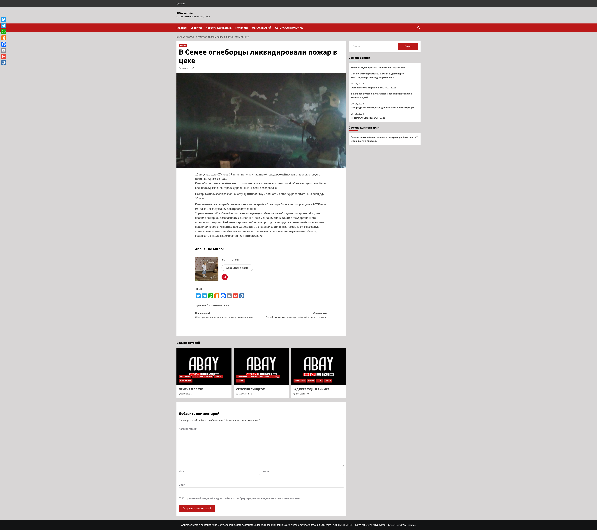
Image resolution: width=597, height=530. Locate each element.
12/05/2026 (185, 394)
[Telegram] (4, 25)
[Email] (4, 50)
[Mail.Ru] (4, 63)
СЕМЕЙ (204, 305)
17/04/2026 (300, 394)
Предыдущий (224, 315)
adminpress (231, 259)
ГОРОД (183, 45)
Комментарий (188, 428)
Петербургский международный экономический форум (382, 107)
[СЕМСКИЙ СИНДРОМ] (261, 366)
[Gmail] (4, 56)
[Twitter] (4, 19)
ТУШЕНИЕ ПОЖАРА (219, 305)
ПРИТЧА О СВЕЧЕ (191, 389)
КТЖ (319, 380)
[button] (419, 27)
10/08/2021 (186, 68)
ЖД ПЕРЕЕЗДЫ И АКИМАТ (311, 389)
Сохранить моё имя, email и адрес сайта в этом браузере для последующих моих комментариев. (241, 498)
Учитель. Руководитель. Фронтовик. (371, 67)
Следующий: (296, 315)
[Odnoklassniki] (4, 38)
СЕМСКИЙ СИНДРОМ (250, 389)
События (196, 28)
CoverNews (394, 524)
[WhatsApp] (4, 32)
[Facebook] (4, 44)
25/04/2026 (243, 394)
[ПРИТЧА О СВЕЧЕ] (203, 366)
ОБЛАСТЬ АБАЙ (261, 28)
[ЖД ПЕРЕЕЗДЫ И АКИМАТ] (318, 366)
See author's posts (237, 267)
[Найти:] (374, 46)
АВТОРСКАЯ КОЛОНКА (289, 28)
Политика (241, 28)
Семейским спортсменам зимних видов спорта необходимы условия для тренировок (377, 75)
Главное (181, 28)
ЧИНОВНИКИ (185, 380)
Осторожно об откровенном (367, 87)
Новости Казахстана (218, 28)
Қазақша (180, 3)
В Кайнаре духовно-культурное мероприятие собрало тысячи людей (381, 95)
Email (266, 471)
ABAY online (184, 13)
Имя (182, 471)
